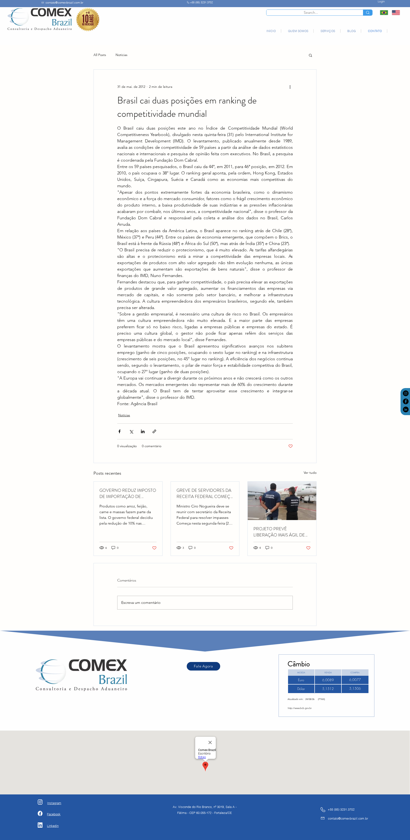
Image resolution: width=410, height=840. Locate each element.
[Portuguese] (382, 12)
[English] (394, 12)
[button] (310, 55)
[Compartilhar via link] (154, 431)
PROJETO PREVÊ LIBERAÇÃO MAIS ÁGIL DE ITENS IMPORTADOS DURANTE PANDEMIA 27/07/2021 (279, 532)
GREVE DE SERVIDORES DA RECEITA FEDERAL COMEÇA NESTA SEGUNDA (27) (205, 493)
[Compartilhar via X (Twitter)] (131, 431)
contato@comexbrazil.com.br (64, 2)
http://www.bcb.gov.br (300, 708)
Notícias (121, 55)
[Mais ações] (290, 86)
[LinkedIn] (406, 409)
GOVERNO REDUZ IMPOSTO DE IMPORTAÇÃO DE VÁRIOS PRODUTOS (127, 493)
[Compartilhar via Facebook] (119, 431)
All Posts (99, 55)
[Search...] (367, 12)
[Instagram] (406, 393)
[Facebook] (406, 401)
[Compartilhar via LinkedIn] (142, 431)
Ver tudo (310, 472)
